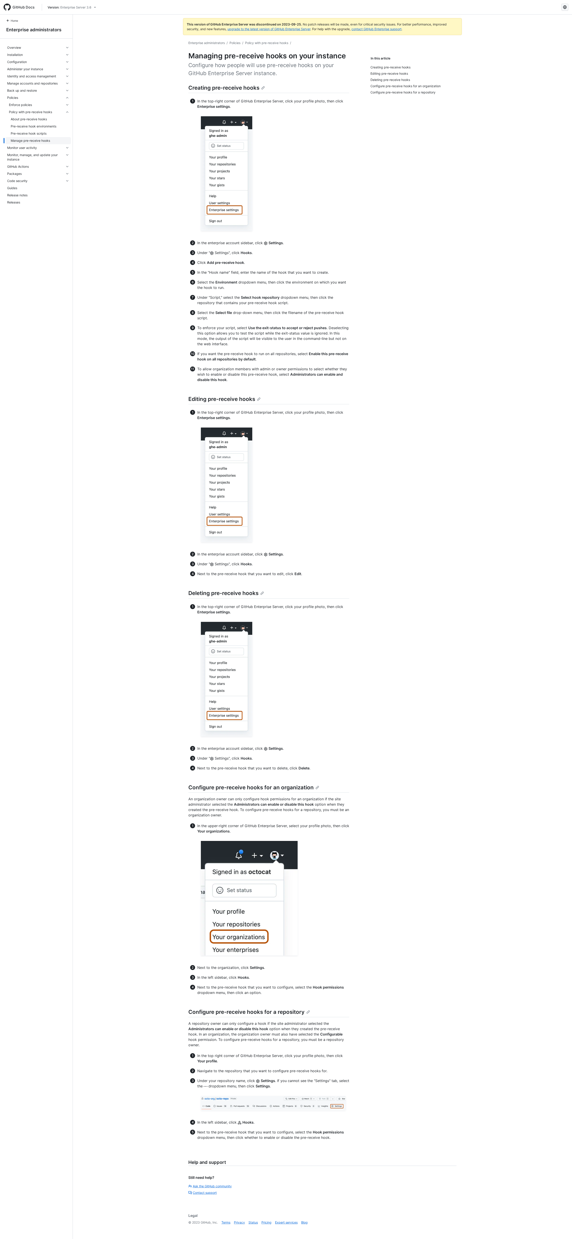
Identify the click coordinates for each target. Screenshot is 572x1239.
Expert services (286, 1222)
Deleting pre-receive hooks (223, 593)
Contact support (205, 1193)
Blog (304, 1222)
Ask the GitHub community (212, 1186)
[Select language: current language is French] (564, 7)
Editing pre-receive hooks (221, 399)
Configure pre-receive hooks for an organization (251, 787)
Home (14, 20)
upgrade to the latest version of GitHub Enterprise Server (268, 29)
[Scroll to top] (562, 1229)
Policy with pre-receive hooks (266, 43)
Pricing (266, 1222)
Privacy (239, 1222)
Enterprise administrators (33, 29)
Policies (234, 43)
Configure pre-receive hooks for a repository (246, 1012)
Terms (225, 1222)
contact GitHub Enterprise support (376, 29)
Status (253, 1222)
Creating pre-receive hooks (223, 88)
